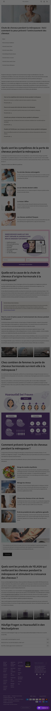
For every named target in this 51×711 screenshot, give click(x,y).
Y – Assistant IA (43, 708)
